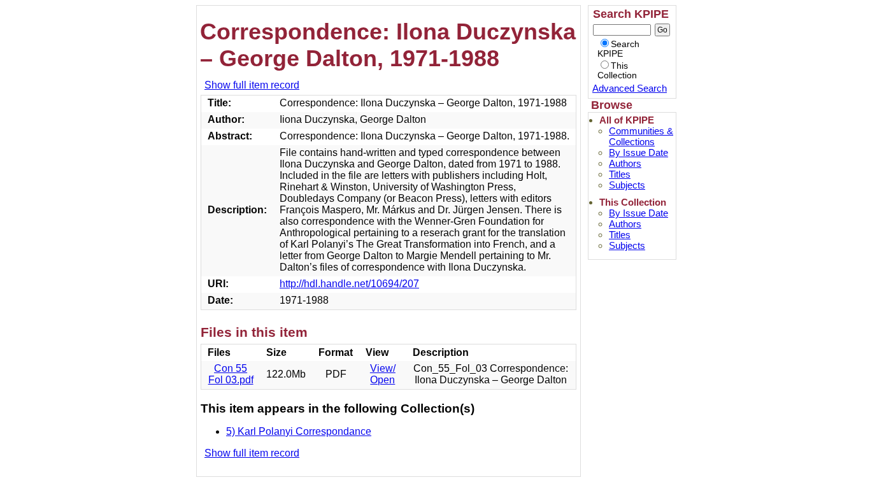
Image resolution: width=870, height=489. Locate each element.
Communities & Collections (641, 136)
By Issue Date (638, 152)
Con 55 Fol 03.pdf (230, 374)
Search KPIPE (618, 49)
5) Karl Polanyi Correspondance (298, 431)
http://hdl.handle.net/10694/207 (349, 283)
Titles (620, 174)
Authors (625, 163)
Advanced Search (629, 88)
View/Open (383, 374)
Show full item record (251, 85)
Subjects (627, 185)
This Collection (617, 70)
